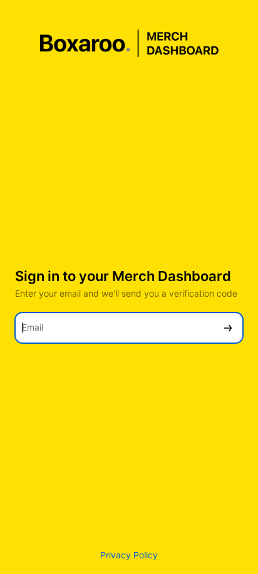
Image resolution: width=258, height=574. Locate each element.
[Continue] (228, 328)
